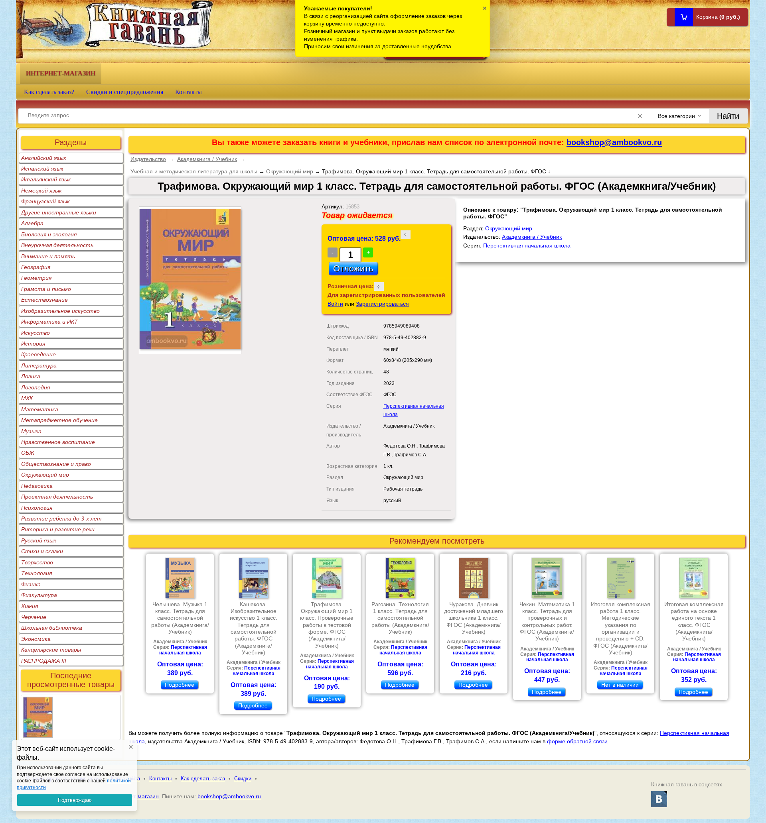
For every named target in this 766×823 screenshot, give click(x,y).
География (35, 267)
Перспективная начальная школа (527, 245)
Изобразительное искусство (60, 311)
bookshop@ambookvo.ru (614, 142)
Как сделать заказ (203, 779)
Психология (36, 508)
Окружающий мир (45, 474)
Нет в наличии (620, 685)
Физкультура (39, 595)
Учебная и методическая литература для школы (193, 171)
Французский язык (45, 201)
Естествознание (44, 300)
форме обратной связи (577, 741)
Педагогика (37, 486)
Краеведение (38, 354)
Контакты (188, 91)
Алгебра (32, 223)
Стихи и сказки (42, 551)
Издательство (148, 159)
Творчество (37, 562)
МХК (27, 398)
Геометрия (36, 278)
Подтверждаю (75, 800)
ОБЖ (27, 453)
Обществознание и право (56, 464)
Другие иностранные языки (58, 212)
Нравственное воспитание (58, 442)
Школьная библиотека (51, 628)
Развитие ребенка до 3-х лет (61, 518)
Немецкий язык (41, 190)
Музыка (31, 431)
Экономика (36, 639)
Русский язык (38, 540)
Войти (335, 304)
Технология (36, 573)
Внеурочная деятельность (57, 245)
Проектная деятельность (57, 496)
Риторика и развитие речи (58, 529)
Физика (31, 584)
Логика (30, 376)
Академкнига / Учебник (207, 159)
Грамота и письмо (46, 289)
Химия (29, 606)
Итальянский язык (46, 179)
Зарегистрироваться (382, 304)
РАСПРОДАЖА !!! (43, 661)
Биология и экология (49, 234)
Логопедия (35, 387)
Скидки (242, 779)
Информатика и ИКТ (49, 321)
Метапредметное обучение (59, 420)
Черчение (33, 617)
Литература (39, 365)
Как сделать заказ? (49, 91)
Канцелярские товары (51, 649)
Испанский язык (42, 168)
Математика (39, 409)
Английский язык (43, 158)
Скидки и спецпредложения (124, 91)
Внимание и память (48, 256)
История (33, 343)
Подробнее (179, 685)
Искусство (35, 333)
